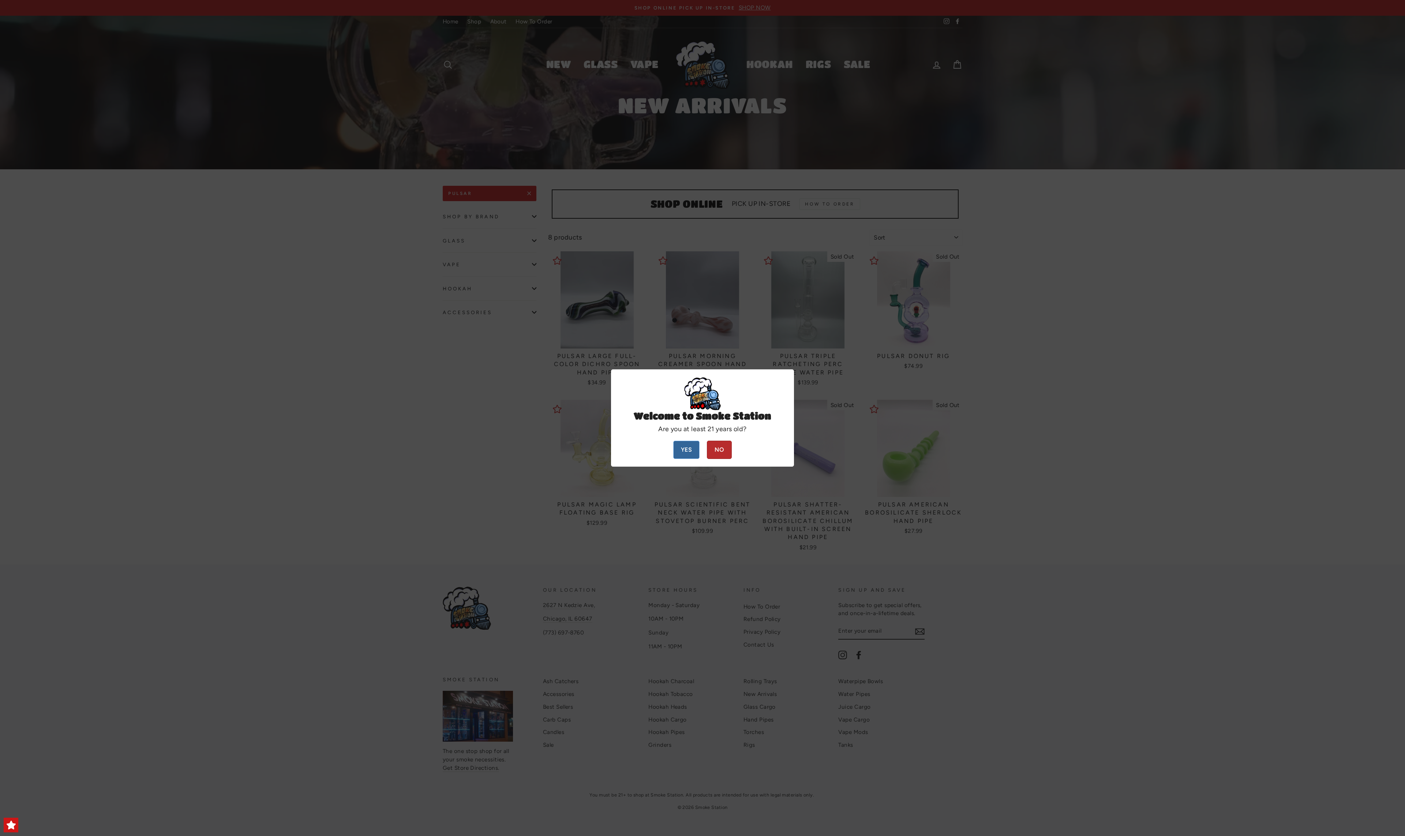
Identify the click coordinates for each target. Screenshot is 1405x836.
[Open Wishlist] (11, 825)
